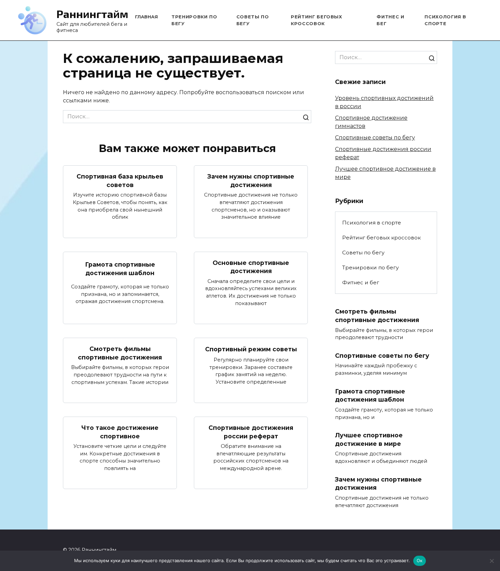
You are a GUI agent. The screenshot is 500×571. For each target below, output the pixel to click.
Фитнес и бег (360, 282)
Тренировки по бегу (370, 267)
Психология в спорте (371, 222)
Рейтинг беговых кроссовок (381, 237)
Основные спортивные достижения (251, 267)
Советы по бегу (363, 252)
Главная (146, 16)
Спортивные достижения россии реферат (251, 432)
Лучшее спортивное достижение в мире (369, 439)
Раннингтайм (92, 13)
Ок (420, 560)
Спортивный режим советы (251, 349)
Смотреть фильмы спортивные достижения (120, 353)
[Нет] (491, 560)
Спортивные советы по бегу (375, 137)
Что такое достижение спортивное (120, 432)
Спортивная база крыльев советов (120, 180)
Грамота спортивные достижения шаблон (120, 268)
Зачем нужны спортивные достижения (250, 180)
